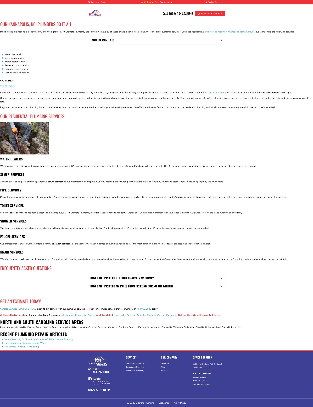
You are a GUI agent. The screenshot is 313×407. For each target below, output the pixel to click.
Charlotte (151, 315)
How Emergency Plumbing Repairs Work (25, 343)
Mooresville (81, 315)
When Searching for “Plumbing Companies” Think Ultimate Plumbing (39, 339)
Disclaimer (164, 402)
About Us (165, 363)
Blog (163, 367)
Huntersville (120, 315)
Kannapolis (171, 315)
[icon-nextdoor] (109, 390)
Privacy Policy (179, 402)
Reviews (164, 370)
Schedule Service (211, 13)
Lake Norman (67, 315)
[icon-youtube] (104, 390)
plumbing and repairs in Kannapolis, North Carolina (229, 31)
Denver (91, 315)
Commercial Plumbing (135, 367)
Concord (161, 315)
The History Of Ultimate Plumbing (22, 346)
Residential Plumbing (135, 363)
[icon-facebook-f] (101, 390)
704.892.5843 (185, 13)
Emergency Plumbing (135, 370)
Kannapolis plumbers (213, 92)
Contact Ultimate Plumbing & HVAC (18, 308)
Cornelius (141, 315)
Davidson (131, 315)
